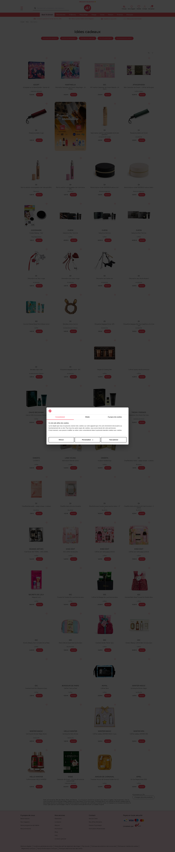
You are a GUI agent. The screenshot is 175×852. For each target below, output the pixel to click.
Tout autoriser (113, 440)
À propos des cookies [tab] (115, 417)
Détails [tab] (87, 417)
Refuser (61, 440)
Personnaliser (86, 440)
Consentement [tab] (60, 417)
